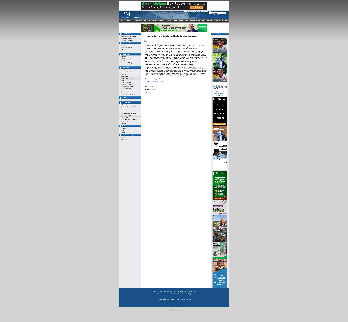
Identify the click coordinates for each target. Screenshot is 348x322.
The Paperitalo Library (140, 20)
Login (122, 130)
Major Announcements (127, 88)
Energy (123, 109)
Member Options (195, 20)
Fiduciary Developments (127, 111)
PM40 (123, 58)
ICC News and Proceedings (128, 113)
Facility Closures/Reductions (128, 95)
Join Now (123, 128)
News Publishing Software (174, 310)
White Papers (125, 121)
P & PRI (129, 20)
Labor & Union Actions (127, 78)
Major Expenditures (126, 82)
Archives (161, 20)
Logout (123, 132)
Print (147, 41)
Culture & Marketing (126, 72)
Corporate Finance (126, 74)
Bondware (177, 309)
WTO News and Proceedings (129, 119)
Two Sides (124, 123)
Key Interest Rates (126, 115)
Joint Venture (124, 76)
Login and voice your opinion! (152, 92)
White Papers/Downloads (181, 20)
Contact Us (124, 139)
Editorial (123, 56)
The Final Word (125, 100)
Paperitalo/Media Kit (126, 47)
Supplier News (125, 70)
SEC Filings (124, 117)
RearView (123, 61)
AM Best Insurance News (128, 104)
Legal (122, 80)
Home (122, 20)
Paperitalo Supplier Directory (128, 36)
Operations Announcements (128, 90)
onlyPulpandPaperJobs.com (128, 38)
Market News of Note (126, 84)
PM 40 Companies (207, 20)
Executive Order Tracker (127, 65)
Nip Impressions (125, 51)
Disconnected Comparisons (128, 63)
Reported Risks (125, 93)
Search (169, 20)
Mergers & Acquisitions (127, 86)
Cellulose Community (221, 20)
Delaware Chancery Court (128, 107)
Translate (223, 15)
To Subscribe (153, 20)
